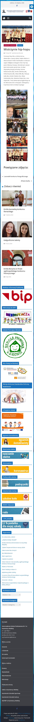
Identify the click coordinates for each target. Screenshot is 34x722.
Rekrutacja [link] (5, 679)
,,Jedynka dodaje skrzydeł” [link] (9, 540)
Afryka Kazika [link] (25, 181)
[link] (31, 6)
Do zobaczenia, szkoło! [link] (8, 537)
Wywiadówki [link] (5, 672)
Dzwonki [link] (4, 647)
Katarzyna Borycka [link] (18, 53)
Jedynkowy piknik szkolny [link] (9, 572)
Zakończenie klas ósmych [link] (9, 550)
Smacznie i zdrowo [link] (7, 580)
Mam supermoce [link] (7, 556)
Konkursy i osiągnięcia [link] (10, 45)
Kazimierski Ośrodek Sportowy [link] (11, 693)
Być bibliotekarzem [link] (7, 553)
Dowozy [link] (4, 668)
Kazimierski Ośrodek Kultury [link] (10, 697)
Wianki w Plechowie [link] (7, 566)
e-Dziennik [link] (5, 650)
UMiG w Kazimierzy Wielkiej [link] (10, 690)
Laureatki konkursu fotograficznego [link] (16, 176)
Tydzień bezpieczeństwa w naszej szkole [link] (13, 547)
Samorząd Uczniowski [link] (8, 658)
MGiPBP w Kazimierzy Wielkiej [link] (11, 701)
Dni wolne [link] (5, 654)
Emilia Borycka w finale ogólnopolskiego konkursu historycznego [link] (14, 271)
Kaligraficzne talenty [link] (12, 240)
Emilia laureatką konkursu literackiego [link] (14, 210)
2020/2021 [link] (20, 45)
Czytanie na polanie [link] (7, 559)
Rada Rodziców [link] (6, 675)
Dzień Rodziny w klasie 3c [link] (9, 569)
